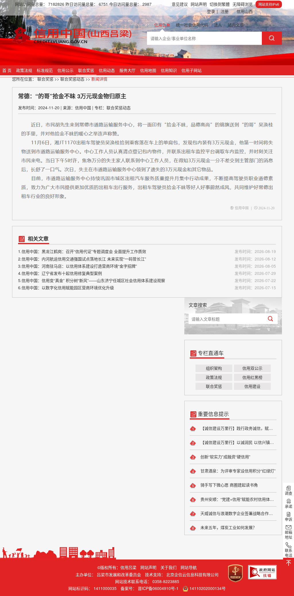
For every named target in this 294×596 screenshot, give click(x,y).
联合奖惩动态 (72, 79)
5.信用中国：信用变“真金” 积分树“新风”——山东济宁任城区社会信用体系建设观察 (147, 280)
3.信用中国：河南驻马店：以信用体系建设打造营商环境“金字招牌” (147, 266)
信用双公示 (252, 368)
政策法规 (24, 70)
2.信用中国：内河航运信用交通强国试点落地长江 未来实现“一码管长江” (147, 259)
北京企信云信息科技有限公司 (192, 574)
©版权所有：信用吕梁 (116, 567)
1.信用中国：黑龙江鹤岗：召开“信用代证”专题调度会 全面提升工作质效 (147, 251)
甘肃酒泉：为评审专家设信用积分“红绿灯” (237, 471)
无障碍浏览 (243, 4)
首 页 (6, 70)
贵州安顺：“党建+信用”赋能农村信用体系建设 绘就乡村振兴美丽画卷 (237, 499)
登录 (212, 11)
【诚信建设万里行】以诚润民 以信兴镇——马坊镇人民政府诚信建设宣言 (237, 442)
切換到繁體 (220, 4)
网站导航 (189, 567)
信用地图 (148, 70)
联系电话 (288, 552)
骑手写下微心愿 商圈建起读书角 (228, 485)
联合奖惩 (86, 70)
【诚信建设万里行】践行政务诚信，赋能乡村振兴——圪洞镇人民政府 (237, 428)
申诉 (288, 519)
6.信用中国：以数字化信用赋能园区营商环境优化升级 (147, 287)
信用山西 (245, 11)
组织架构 (214, 368)
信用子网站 (191, 70)
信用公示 (65, 70)
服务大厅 (127, 70)
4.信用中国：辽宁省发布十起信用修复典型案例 (147, 273)
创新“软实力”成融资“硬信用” (224, 456)
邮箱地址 (288, 534)
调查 (288, 493)
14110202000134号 (207, 588)
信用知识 (169, 70)
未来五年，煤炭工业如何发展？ (228, 527)
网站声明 (199, 4)
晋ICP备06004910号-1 (158, 588)
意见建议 (180, 4)
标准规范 (45, 70)
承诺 (288, 506)
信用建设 (252, 386)
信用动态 (107, 70)
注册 (224, 11)
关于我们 (168, 567)
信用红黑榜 (252, 377)
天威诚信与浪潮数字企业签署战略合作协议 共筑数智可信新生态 (237, 513)
